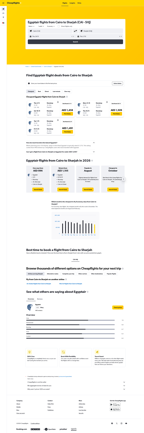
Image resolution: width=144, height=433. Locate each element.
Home (27, 66)
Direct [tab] (47, 91)
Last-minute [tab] (56, 91)
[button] (3, 3)
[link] (38, 189)
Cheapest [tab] (31, 91)
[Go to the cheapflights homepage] (14, 3)
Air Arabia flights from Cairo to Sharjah (39, 283)
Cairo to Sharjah (48, 66)
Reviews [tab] (40, 299)
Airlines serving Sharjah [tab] (35, 274)
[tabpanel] (75, 221)
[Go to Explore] (3, 17)
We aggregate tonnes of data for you (39, 386)
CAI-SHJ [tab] (75, 259)
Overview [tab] (31, 299)
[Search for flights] (3, 9)
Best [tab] (39, 91)
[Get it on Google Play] (115, 404)
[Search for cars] (3, 13)
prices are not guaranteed (65, 376)
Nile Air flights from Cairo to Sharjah (70, 283)
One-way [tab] (67, 91)
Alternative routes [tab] (52, 274)
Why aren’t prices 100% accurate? (38, 389)
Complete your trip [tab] (68, 274)
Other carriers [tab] (82, 274)
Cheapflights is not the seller (36, 382)
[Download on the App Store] (115, 409)
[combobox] (31, 26)
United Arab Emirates (36, 66)
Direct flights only (66, 26)
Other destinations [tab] (97, 274)
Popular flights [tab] (111, 274)
